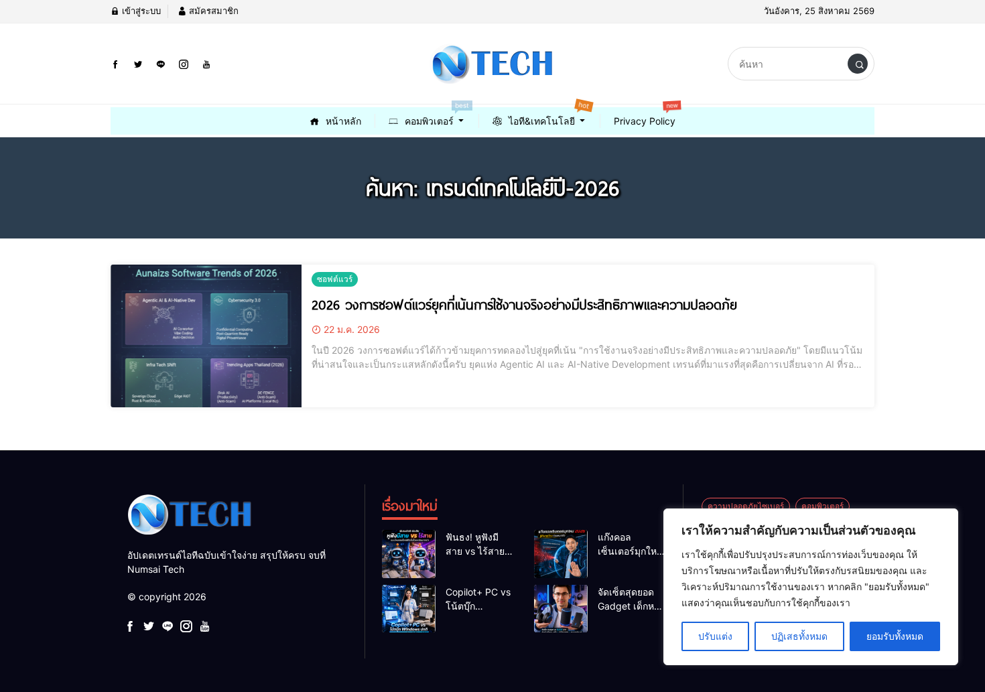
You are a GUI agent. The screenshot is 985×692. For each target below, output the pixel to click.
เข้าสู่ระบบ (140, 10)
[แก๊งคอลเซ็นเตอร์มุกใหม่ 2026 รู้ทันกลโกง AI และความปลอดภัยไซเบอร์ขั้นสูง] (561, 554)
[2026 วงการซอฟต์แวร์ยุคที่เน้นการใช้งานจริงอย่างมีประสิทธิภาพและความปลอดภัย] (206, 336)
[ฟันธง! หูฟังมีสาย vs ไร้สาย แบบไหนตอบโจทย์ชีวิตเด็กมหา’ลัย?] (409, 554)
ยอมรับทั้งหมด (894, 636)
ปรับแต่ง (715, 636)
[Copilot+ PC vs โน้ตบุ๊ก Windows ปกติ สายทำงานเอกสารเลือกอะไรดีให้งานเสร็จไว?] (409, 609)
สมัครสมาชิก (212, 10)
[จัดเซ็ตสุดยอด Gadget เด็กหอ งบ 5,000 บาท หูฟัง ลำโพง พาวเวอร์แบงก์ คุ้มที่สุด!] (561, 609)
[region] (810, 586)
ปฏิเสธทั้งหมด (799, 636)
